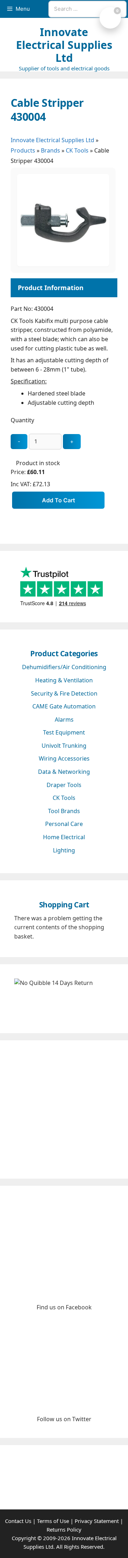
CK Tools (77, 150)
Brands (50, 150)
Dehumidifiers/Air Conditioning (64, 667)
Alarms (64, 719)
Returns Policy (64, 1529)
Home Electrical (64, 837)
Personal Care (64, 824)
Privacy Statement (97, 1520)
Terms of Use (53, 1520)
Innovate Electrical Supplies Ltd (64, 45)
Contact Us (18, 1520)
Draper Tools (64, 785)
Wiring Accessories (64, 758)
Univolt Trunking (64, 746)
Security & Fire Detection (64, 693)
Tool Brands (64, 811)
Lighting (64, 850)
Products (23, 150)
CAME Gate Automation (64, 706)
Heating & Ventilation (64, 680)
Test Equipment (64, 732)
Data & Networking (64, 772)
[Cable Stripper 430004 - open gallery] (63, 264)
